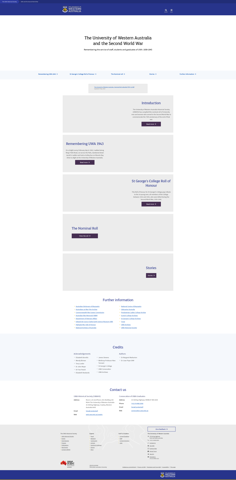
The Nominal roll (117, 74)
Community (94, 441)
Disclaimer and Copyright (154, 467)
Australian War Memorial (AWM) (87, 315)
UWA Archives (126, 325)
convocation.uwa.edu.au (139, 411)
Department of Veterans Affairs (86, 319)
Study (92, 436)
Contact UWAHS (66, 450)
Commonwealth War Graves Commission (90, 312)
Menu (171, 12)
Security (152, 454)
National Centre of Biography (131, 306)
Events (63, 438)
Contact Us (153, 443)
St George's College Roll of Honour (82, 74)
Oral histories (65, 441)
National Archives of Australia (86, 328)
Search (166, 12)
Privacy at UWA (141, 467)
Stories (152, 74)
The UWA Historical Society (9, 1)
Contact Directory (124, 441)
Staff (121, 438)
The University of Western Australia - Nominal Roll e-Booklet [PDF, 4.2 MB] (114, 87)
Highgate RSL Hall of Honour (86, 325)
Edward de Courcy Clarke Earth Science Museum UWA (94, 322)
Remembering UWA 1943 (47, 74)
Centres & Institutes (96, 445)
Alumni (93, 447)
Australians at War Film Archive (86, 309)
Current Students (124, 436)
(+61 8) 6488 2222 (154, 458)
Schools (93, 443)
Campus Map (153, 448)
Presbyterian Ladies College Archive (133, 312)
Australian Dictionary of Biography (87, 306)
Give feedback (161, 429)
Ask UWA (152, 446)
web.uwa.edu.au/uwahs (94, 414)
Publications (65, 445)
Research (93, 438)
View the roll (83, 236)
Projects (64, 443)
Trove (123, 322)
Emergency (153, 457)
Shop (92, 450)
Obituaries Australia (128, 309)
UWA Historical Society (129, 328)
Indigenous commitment (129, 467)
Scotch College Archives (129, 315)
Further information (187, 74)
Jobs (121, 443)
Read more (150, 124)
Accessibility (165, 467)
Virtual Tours (153, 451)
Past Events (65, 447)
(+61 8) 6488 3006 (137, 403)
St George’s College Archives (131, 319)
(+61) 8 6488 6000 (154, 440)
